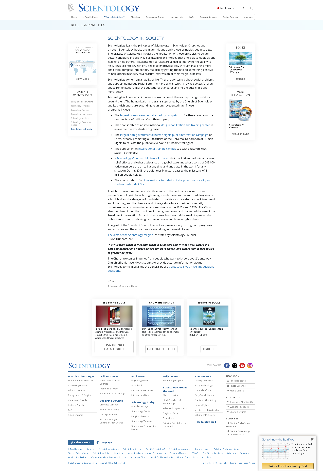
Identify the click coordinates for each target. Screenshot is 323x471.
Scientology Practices (80, 110)
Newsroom (248, 17)
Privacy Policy (208, 463)
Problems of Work (109, 388)
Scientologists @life (173, 380)
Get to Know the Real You (278, 439)
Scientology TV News (141, 421)
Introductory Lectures (142, 390)
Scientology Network (109, 449)
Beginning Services (111, 400)
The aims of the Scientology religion (130, 235)
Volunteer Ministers (205, 414)
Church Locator (170, 395)
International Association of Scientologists (146, 453)
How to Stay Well (205, 421)
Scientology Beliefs (77, 385)
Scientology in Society (81, 129)
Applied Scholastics (77, 457)
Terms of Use (236, 463)
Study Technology (203, 385)
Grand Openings (139, 406)
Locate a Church (237, 411)
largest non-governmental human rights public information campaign (164, 135)
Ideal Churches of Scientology (172, 402)
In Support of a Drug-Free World (105, 457)
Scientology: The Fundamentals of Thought (237, 70)
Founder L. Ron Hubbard (80, 380)
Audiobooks (137, 385)
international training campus (157, 148)
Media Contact (236, 390)
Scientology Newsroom (180, 449)
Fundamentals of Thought (113, 393)
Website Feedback (239, 406)
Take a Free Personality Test (287, 466)
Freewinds (168, 418)
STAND (195, 453)
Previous (114, 281)
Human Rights (202, 405)
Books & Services (208, 17)
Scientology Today (155, 17)
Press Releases (237, 380)
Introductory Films (140, 395)
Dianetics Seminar (109, 404)
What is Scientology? (114, 17)
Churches (135, 17)
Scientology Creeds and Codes (122, 286)
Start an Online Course (78, 453)
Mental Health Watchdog (207, 410)
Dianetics (91, 449)
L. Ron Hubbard (90, 17)
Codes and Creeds (77, 400)
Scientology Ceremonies (81, 114)
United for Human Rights (135, 457)
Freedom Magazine (179, 453)
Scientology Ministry (80, 118)
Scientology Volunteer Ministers (108, 453)
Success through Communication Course (111, 421)
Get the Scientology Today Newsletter (238, 433)
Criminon (231, 453)
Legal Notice (249, 463)
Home (74, 17)
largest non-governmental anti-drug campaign (149, 115)
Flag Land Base (170, 413)
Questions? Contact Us (241, 401)
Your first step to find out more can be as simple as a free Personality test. (302, 449)
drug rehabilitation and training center (185, 125)
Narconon (244, 453)
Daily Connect (171, 376)
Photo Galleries (237, 385)
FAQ (191, 17)
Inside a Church (76, 405)
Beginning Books (139, 380)
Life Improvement (108, 414)
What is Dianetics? (77, 390)
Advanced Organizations (175, 408)
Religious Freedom (140, 416)
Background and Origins (82, 101)
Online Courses (230, 17)
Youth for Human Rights (162, 457)
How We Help (176, 17)
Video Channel (75, 414)
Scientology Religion (132, 449)
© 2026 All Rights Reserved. (96, 463)
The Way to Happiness (213, 453)
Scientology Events (140, 411)
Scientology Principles (80, 105)
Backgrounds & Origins (79, 395)
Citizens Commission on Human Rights (194, 457)
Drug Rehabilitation (204, 395)
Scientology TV (227, 8)
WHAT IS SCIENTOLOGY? (83, 93)
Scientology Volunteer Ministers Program (143, 158)
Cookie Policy (222, 463)
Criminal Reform (203, 390)
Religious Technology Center (227, 449)
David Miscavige (202, 449)
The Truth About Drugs (206, 400)
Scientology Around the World (175, 389)
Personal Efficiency (109, 409)
